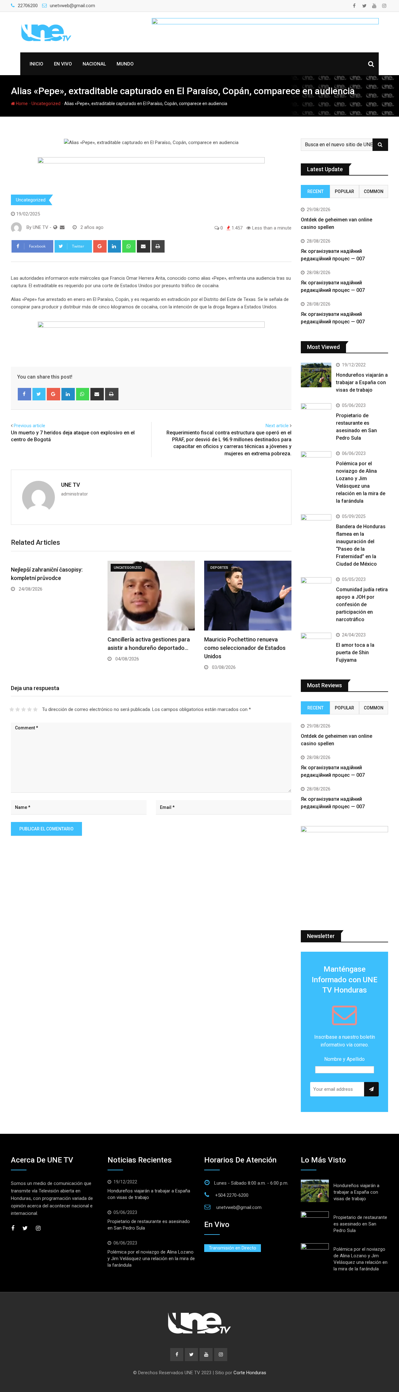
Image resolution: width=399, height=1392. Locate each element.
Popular (344, 191)
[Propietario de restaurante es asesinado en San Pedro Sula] (316, 415)
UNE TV (70, 484)
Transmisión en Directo (232, 1248)
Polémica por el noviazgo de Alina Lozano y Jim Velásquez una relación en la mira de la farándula (151, 1258)
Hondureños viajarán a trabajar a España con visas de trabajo (362, 382)
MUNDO (125, 64)
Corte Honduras (249, 1372)
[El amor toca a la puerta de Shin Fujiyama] (316, 645)
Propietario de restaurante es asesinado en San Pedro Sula (360, 1224)
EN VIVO (63, 64)
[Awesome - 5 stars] (35, 709)
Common (373, 191)
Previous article (29, 425)
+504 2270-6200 (231, 1195)
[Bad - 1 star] (12, 709)
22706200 (28, 5)
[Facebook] (24, 394)
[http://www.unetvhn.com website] (55, 227)
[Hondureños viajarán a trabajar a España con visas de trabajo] (316, 375)
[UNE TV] (62, 227)
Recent (315, 191)
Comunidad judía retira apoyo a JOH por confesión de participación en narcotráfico (362, 604)
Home (21, 103)
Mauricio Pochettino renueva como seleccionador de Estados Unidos (245, 648)
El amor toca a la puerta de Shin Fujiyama (355, 652)
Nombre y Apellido (344, 1059)
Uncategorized (45, 103)
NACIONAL (94, 64)
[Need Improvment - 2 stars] (18, 709)
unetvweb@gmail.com (72, 5)
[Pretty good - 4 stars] (29, 709)
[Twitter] (39, 394)
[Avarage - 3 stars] (23, 709)
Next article (277, 425)
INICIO (36, 64)
